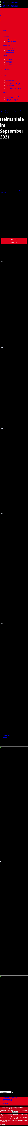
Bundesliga (6, 36)
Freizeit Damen (10, 52)
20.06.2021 (4, 192)
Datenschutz (6, 1103)
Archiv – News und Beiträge (13, 88)
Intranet (5, 1104)
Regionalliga (6, 45)
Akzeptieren (15, 1111)
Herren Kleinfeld (10, 50)
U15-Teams (9, 61)
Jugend (5, 55)
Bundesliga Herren (11, 40)
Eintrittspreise (10, 80)
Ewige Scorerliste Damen (12, 101)
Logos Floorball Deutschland (10, 1097)
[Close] (0, 1094)
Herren (5, 737)
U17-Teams (9, 59)
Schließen (2, 1124)
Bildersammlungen (7, 1100)
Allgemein (2, 111)
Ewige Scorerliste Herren (12, 99)
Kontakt (8, 79)
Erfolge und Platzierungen (13, 96)
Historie (5, 92)
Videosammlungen (7, 1099)
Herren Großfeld (10, 49)
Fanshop (8, 87)
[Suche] (0, 1090)
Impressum (6, 1102)
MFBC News (7, 112)
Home (4, 30)
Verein (4, 75)
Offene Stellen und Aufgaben (13, 84)
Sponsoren (6, 69)
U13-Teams (9, 62)
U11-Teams (9, 64)
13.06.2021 (20, 190)
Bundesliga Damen (11, 41)
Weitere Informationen (6, 1111)
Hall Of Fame (9, 97)
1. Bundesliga (6, 735)
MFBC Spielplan (10, 85)
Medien (8, 82)
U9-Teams (8, 66)
